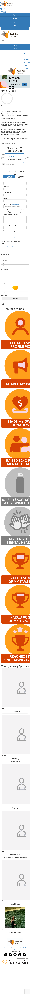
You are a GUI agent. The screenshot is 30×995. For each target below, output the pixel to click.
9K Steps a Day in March (15, 84)
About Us (3, 12)
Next (15, 238)
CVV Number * (4, 269)
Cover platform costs (6, 283)
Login (15, 28)
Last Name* (6, 186)
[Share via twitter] (10, 87)
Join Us (24, 84)
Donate (15, 25)
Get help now (4, 19)
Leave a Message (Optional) (10, 214)
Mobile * (5, 198)
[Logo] (15, 4)
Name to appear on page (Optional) (12, 225)
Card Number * (5, 255)
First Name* (6, 181)
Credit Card (10, 246)
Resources (3, 15)
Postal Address (11, 204)
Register (15, 22)
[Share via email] (12, 87)
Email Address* (7, 192)
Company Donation (21, 176)
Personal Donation (9, 176)
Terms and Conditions (8, 947)
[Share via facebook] (9, 87)
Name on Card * (5, 249)
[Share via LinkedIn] (13, 87)
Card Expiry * (4, 260)
